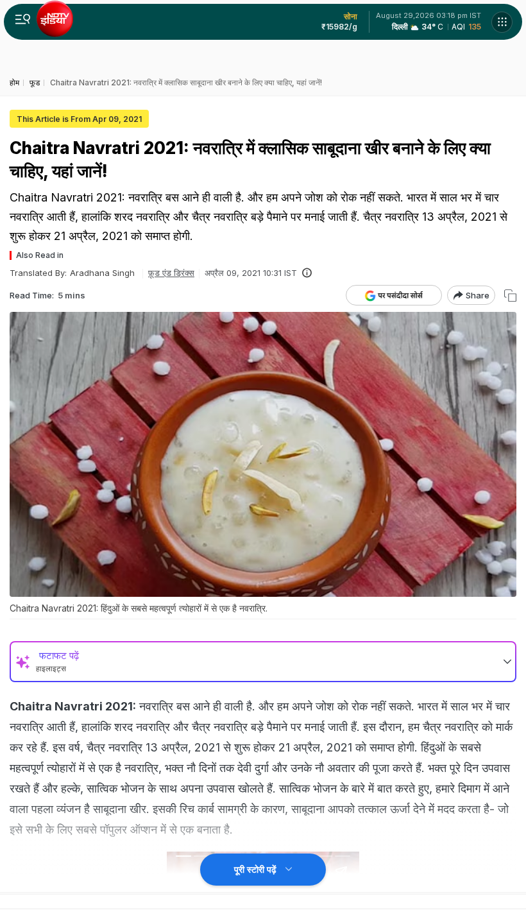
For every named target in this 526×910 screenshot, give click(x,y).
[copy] (510, 295)
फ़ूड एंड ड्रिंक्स (171, 273)
